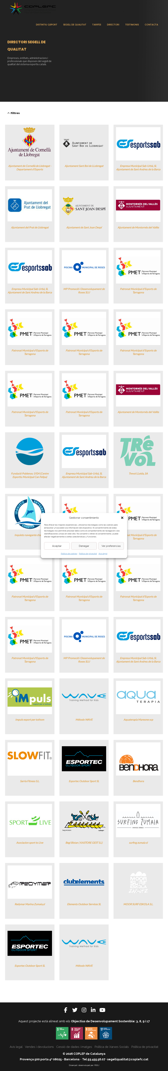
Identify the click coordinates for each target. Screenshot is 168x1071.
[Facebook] (66, 1010)
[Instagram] (84, 1010)
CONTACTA (151, 24)
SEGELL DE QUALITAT (74, 24)
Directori (113, 24)
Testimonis (132, 24)
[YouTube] (102, 1010)
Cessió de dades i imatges (74, 1047)
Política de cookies (69, 553)
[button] (122, 517)
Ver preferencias (111, 545)
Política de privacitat (88, 553)
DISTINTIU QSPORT (46, 24)
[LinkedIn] (93, 1010)
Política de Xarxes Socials (111, 1047)
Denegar (84, 545)
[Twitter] (75, 1010)
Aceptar (57, 545)
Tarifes (96, 24)
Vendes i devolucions (39, 1047)
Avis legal (103, 553)
